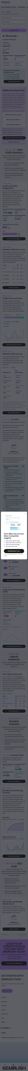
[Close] (25, 513)
